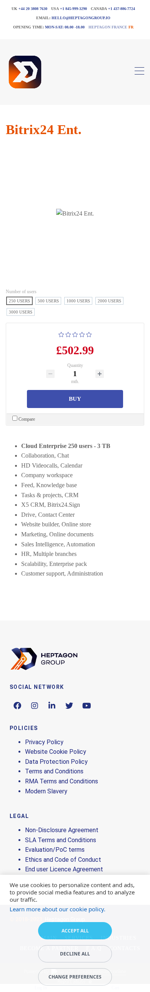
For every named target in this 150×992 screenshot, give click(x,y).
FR (130, 27)
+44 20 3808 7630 (32, 9)
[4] (82, 333)
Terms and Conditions (54, 771)
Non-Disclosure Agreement (61, 830)
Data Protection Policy (56, 761)
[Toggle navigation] (139, 72)
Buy (75, 399)
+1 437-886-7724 (121, 9)
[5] (89, 333)
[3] (75, 333)
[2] (68, 333)
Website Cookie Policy (55, 751)
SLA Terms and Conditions (60, 840)
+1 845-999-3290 (73, 9)
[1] (61, 333)
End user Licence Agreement (64, 869)
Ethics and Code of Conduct (63, 859)
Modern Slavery (46, 791)
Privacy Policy (44, 742)
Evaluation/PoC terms (55, 849)
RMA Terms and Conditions (61, 781)
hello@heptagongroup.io (81, 18)
